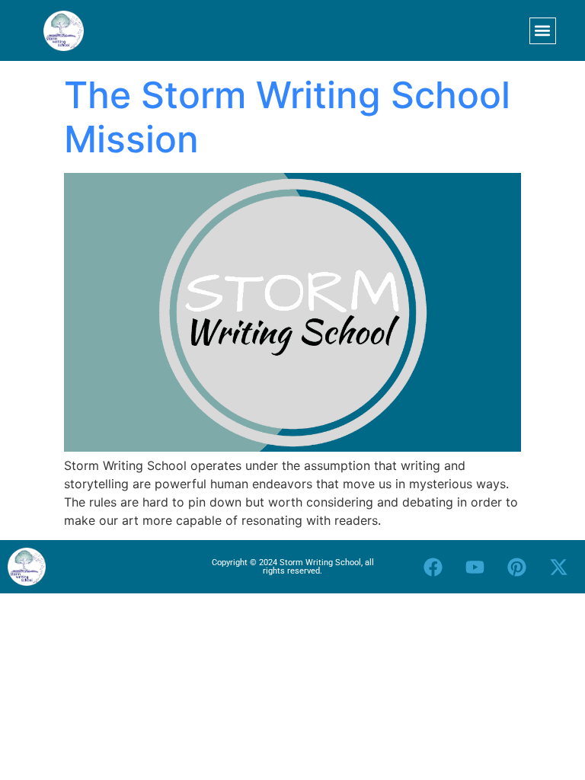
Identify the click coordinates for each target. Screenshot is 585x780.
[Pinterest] (516, 567)
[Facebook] (433, 567)
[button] (542, 31)
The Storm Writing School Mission (287, 116)
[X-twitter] (558, 567)
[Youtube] (475, 567)
